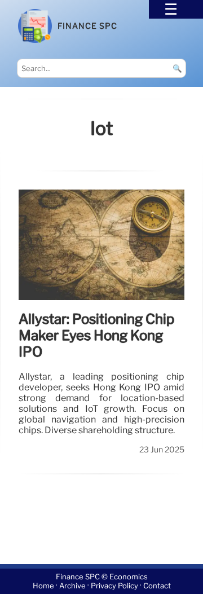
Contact (157, 586)
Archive (72, 586)
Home (43, 586)
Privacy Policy (114, 586)
